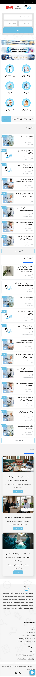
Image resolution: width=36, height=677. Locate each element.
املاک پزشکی (10, 110)
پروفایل (32, 630)
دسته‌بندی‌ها (18, 8)
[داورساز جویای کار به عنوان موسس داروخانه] (8, 169)
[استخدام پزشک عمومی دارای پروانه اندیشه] (8, 226)
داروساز (26, 93)
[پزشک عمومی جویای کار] (8, 416)
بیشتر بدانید (18, 492)
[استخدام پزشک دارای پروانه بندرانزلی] (8, 155)
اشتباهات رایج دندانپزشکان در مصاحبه (18, 517)
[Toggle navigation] (3, 8)
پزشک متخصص (10, 76)
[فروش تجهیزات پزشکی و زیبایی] (8, 141)
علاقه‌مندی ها (21, 2)
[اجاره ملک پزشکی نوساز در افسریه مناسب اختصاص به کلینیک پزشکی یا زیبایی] (8, 271)
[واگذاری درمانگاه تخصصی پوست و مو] (8, 430)
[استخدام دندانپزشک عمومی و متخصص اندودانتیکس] (8, 212)
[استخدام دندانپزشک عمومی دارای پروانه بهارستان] (8, 241)
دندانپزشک (9, 93)
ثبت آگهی (10, 8)
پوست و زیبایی (26, 110)
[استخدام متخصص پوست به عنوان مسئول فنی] (8, 198)
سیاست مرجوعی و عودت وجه (26, 642)
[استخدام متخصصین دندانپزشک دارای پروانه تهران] (8, 184)
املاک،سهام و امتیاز (26, 434)
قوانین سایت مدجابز (28, 636)
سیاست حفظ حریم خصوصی (26, 639)
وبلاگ (33, 627)
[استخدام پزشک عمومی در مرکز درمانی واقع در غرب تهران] (8, 287)
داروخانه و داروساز (27, 173)
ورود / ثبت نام (30, 2)
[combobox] (25, 23)
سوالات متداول (30, 633)
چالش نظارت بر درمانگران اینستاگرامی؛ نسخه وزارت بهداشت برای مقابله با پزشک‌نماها (18, 557)
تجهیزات (29, 145)
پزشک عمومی (26, 76)
